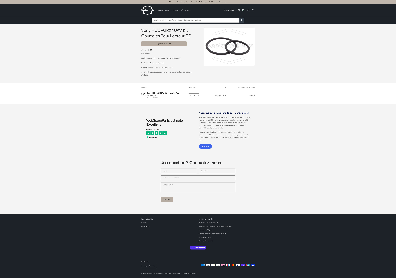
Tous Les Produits (147, 219)
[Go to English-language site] (244, 10)
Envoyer (167, 199)
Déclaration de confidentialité (208, 223)
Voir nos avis (205, 146)
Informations (145, 226)
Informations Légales (205, 230)
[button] (164, 10)
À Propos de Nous (205, 237)
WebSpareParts (150, 273)
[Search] (241, 20)
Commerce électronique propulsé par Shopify (167, 273)
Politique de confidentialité (190, 273)
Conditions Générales (206, 219)
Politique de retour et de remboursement (212, 234)
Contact (143, 223)
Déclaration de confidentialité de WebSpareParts (215, 226)
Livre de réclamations (206, 241)
